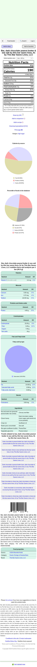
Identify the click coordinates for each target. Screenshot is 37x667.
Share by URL (17, 115)
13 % (33, 384)
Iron (2, 295)
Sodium (3, 298)
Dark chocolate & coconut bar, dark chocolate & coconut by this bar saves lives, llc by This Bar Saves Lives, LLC (18, 490)
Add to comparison (17, 118)
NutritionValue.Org (11, 641)
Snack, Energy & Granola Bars (19, 555)
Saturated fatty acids (8, 387)
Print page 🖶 (18, 130)
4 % (32, 295)
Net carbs (4, 331)
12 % (33, 387)
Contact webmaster (25, 638)
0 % (34, 280)
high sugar (21, 133)
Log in (33, 41)
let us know (9, 600)
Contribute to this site (12, 638)
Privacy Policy (20, 644)
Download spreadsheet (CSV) (18, 126)
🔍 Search (23, 41)
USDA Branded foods (16, 552)
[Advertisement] (18, 19)
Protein (3, 310)
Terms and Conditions (8, 644)
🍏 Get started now (18, 664)
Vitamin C (4, 280)
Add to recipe (18, 122)
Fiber (3, 326)
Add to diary (7, 46)
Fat (2, 384)
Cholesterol (4, 402)
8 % (32, 310)
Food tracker (11, 41)
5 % (32, 298)
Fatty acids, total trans (8, 390)
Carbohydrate (5, 323)
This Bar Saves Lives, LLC (18, 558)
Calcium (3, 292)
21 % (33, 326)
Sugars (4, 329)
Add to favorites (29, 46)
